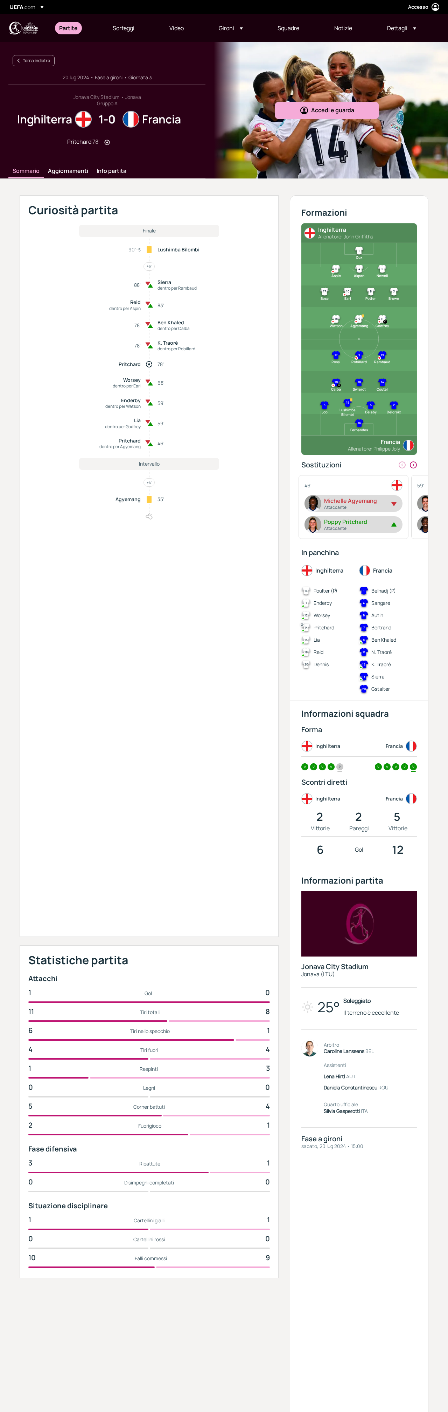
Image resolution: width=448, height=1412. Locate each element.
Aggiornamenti (68, 171)
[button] (230, 28)
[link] (68, 28)
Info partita (111, 171)
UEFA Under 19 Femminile (23, 28)
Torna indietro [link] (36, 60)
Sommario (26, 171)
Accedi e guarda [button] (332, 110)
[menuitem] (77, 28)
